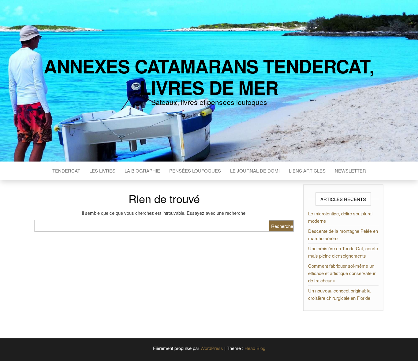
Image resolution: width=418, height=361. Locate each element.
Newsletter (350, 170)
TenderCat (66, 170)
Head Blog (254, 348)
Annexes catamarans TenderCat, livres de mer (209, 76)
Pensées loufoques (195, 170)
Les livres (102, 170)
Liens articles (307, 170)
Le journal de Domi (255, 170)
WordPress (211, 348)
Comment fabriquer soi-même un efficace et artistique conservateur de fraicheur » (341, 273)
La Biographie (142, 170)
